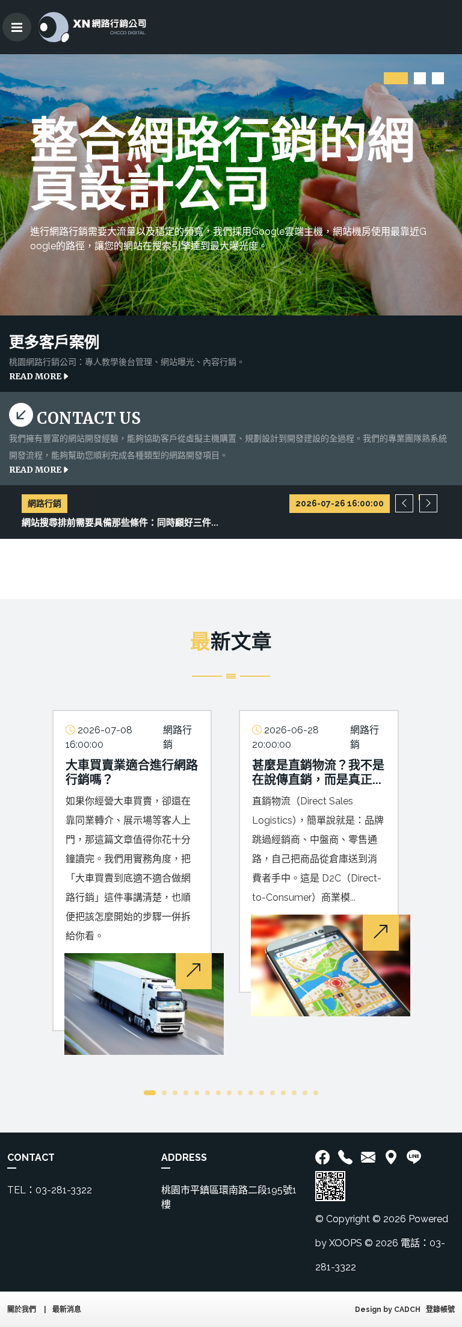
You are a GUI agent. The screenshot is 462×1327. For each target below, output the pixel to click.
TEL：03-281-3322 (49, 1190)
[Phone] (345, 1158)
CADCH (407, 1309)
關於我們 (21, 1309)
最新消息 (66, 1309)
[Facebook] (324, 1158)
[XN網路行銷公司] (92, 27)
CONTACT (31, 1157)
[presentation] (404, 503)
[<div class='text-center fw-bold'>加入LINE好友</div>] (413, 1158)
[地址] (391, 1158)
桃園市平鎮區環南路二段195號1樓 (229, 1197)
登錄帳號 (440, 1309)
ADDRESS (184, 1157)
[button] (396, 78)
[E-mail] (368, 1158)
